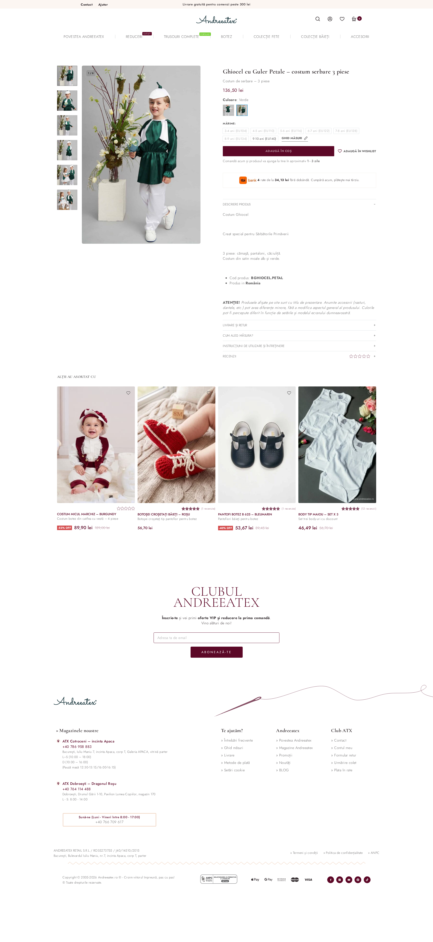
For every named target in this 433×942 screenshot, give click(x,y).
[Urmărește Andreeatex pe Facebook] (330, 879)
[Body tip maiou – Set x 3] (337, 444)
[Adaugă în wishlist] (128, 393)
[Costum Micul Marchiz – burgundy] (96, 444)
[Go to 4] (67, 150)
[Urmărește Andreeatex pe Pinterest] (358, 879)
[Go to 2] (67, 100)
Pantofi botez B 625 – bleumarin (245, 514)
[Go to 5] (67, 175)
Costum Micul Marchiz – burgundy (86, 514)
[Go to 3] (67, 125)
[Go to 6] (67, 200)
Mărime (229, 124)
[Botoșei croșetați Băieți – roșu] (176, 444)
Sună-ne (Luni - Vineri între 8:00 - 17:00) (109, 817)
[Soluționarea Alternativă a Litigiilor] (218, 879)
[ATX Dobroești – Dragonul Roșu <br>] (58, 783)
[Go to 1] (67, 76)
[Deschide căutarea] (317, 19)
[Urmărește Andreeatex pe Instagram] (339, 879)
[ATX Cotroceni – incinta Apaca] (58, 741)
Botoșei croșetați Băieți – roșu (163, 514)
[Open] (342, 18)
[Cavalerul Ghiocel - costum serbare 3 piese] (228, 110)
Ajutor (103, 4)
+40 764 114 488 (76, 789)
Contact (86, 4)
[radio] (236, 131)
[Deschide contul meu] (329, 18)
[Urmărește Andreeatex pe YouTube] (348, 879)
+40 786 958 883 (77, 746)
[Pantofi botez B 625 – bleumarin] (257, 444)
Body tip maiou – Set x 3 (318, 514)
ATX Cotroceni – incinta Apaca (88, 741)
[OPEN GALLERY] (141, 155)
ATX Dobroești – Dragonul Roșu (89, 783)
